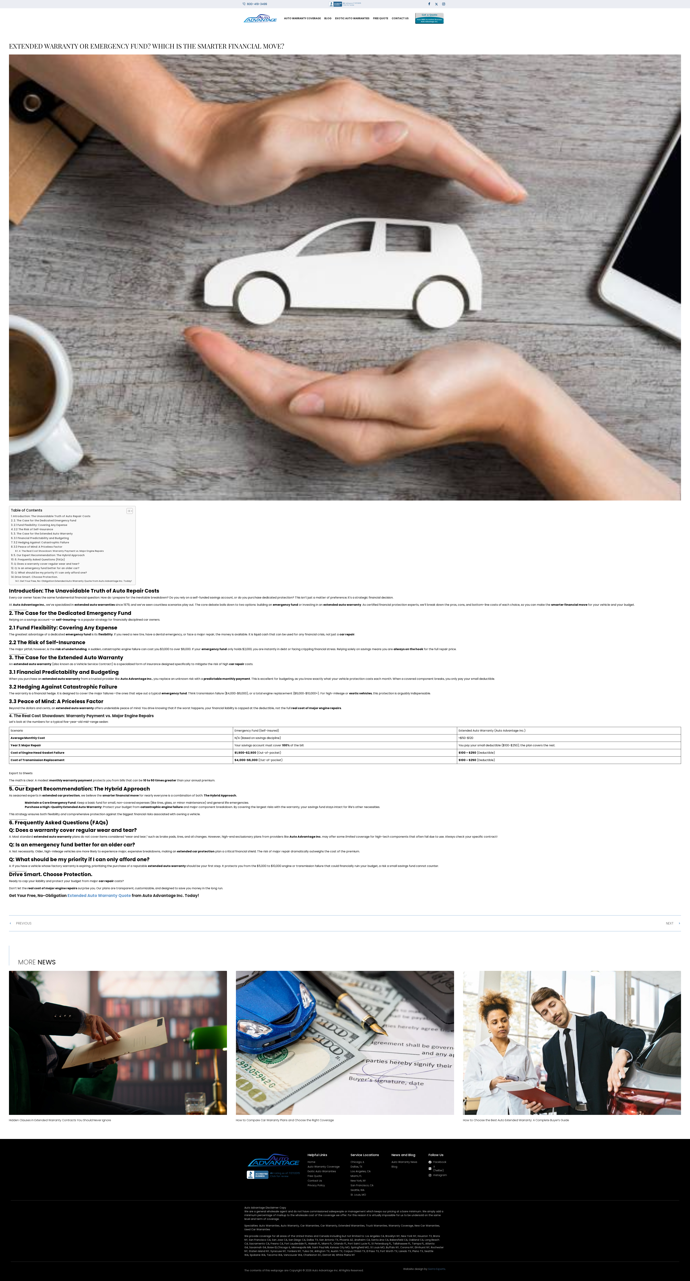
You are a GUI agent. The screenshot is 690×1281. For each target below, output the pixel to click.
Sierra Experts (436, 1269)
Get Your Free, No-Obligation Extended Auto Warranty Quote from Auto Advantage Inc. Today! (76, 581)
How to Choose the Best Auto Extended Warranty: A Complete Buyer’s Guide (516, 1120)
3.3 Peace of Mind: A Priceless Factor (38, 547)
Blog (328, 18)
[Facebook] (429, 4)
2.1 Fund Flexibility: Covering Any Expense (40, 525)
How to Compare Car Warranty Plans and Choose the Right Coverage (285, 1120)
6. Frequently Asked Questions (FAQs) (40, 559)
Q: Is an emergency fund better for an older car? (47, 568)
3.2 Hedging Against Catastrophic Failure (41, 542)
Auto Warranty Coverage (302, 18)
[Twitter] (436, 4)
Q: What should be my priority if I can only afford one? (51, 572)
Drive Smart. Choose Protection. (36, 577)
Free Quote (380, 18)
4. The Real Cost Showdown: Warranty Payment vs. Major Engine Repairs (61, 551)
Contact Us (400, 18)
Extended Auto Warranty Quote (99, 895)
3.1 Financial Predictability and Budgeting (41, 538)
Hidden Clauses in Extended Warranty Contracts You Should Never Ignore (60, 1120)
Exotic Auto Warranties (352, 18)
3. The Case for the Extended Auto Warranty (43, 533)
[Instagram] (443, 4)
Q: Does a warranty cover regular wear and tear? (46, 564)
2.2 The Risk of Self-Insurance (33, 529)
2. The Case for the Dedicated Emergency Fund (45, 520)
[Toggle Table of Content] (128, 511)
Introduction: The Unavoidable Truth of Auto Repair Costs (51, 516)
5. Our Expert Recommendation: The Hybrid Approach (49, 555)
